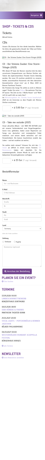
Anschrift (5, 199)
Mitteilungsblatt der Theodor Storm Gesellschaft (23, 98)
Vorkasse (8, 242)
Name (4, 180)
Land (4, 225)
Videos (22, 90)
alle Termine (8, 346)
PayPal (18, 242)
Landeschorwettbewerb (14, 298)
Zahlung (5, 238)
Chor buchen (8, 281)
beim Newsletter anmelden (13, 358)
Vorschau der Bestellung (18, 271)
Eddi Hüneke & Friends (13, 309)
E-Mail (4, 189)
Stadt (4, 212)
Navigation (35, 15)
